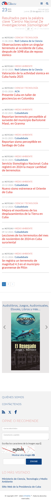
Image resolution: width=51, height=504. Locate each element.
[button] (4, 341)
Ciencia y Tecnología (26, 37)
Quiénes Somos (13, 397)
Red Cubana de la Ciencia (28, 41)
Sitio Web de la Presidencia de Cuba (21, 487)
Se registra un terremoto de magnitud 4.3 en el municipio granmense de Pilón (20, 264)
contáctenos (11, 404)
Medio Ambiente (24, 66)
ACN (17, 91)
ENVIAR (34, 461)
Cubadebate (21, 113)
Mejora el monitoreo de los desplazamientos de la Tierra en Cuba (22, 214)
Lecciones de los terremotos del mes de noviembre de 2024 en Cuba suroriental (25, 239)
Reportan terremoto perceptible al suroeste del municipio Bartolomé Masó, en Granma (24, 120)
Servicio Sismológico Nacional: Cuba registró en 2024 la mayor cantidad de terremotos (25, 167)
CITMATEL (27, 496)
